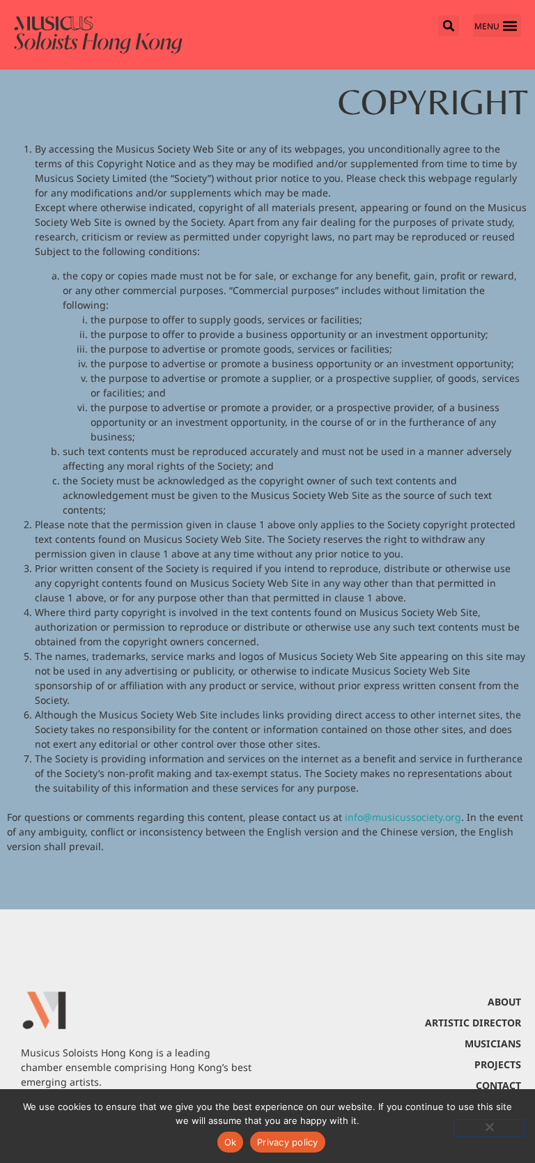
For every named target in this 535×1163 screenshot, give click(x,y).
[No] (489, 1128)
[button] (497, 25)
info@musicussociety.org (403, 817)
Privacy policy (287, 1142)
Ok (230, 1142)
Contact (498, 1085)
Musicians (493, 1043)
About (504, 1001)
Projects (497, 1064)
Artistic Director (473, 1022)
